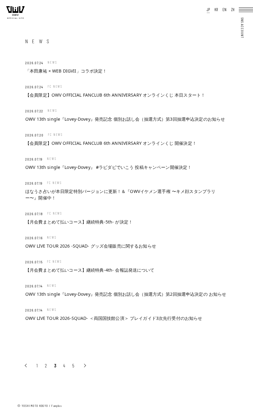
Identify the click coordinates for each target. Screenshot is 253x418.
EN (224, 10)
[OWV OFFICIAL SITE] (15, 17)
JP (208, 10)
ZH (232, 10)
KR (216, 10)
